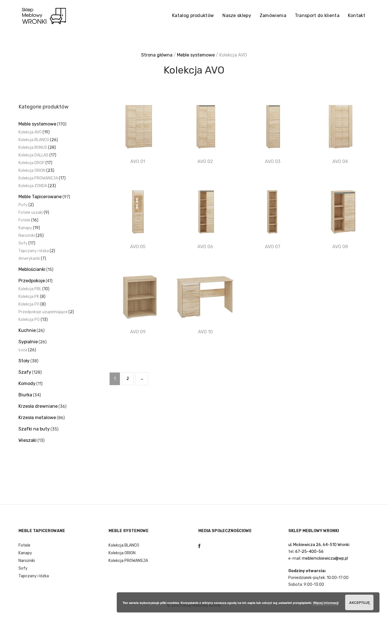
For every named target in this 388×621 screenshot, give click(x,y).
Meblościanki (31, 269)
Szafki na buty (34, 429)
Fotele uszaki (30, 212)
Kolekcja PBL (29, 289)
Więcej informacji (326, 603)
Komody (27, 383)
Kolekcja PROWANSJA (38, 178)
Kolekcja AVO (30, 132)
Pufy (23, 204)
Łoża (22, 350)
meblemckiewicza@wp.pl (325, 558)
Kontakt (356, 15)
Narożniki (26, 235)
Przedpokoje (31, 280)
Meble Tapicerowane (40, 196)
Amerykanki (29, 258)
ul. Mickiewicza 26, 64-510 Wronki (318, 544)
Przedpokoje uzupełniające (43, 312)
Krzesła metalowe (37, 417)
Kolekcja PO (28, 304)
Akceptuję (359, 602)
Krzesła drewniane (38, 406)
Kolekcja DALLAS (33, 155)
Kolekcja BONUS (32, 147)
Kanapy (25, 227)
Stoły (24, 360)
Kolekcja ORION (31, 170)
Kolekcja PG (29, 319)
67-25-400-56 (309, 551)
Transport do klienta (317, 15)
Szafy (24, 372)
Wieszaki (27, 440)
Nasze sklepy (236, 15)
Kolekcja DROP (31, 162)
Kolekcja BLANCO (33, 139)
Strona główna (156, 55)
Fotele (24, 220)
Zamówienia (273, 15)
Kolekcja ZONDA (32, 185)
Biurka (25, 395)
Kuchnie (27, 330)
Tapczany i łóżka (33, 250)
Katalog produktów (193, 15)
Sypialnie (28, 341)
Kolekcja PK (28, 296)
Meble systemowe (196, 55)
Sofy (23, 243)
